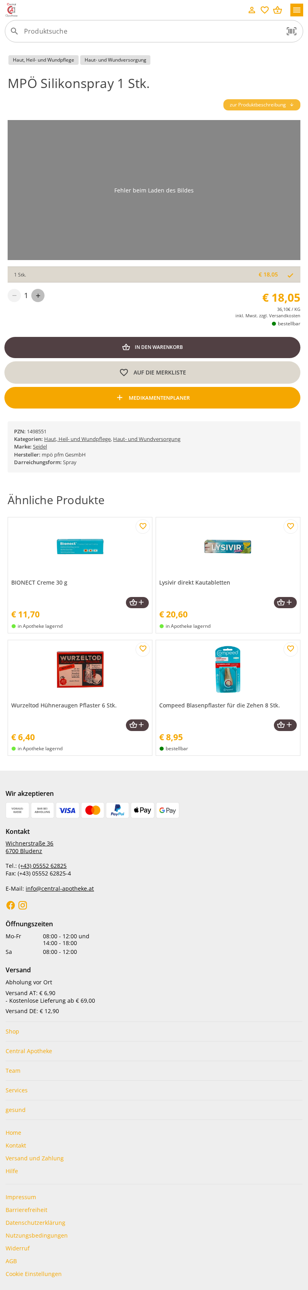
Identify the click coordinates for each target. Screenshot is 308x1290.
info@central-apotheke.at (60, 888)
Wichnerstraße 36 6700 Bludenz (29, 847)
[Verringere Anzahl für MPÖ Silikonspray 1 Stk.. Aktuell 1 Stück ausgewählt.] (14, 295)
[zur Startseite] (125, 10)
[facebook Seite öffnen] (11, 905)
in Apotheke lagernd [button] (40, 626)
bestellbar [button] (289, 323)
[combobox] (152, 34)
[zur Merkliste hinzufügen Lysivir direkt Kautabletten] (291, 526)
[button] (291, 31)
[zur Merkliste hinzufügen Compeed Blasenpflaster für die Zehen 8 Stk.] (291, 649)
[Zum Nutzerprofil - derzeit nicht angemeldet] (251, 10)
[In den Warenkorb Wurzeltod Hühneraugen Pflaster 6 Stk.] (137, 725)
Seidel (40, 446)
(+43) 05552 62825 (42, 865)
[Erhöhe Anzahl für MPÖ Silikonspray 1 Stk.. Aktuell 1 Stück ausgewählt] (38, 295)
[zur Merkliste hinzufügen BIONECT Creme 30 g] (143, 526)
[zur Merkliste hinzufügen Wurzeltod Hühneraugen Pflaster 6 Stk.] (143, 649)
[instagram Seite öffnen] (23, 905)
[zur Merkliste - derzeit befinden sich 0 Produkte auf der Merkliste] (264, 10)
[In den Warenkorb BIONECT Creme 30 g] (137, 603)
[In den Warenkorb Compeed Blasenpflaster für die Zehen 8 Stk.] (285, 725)
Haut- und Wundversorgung (146, 439)
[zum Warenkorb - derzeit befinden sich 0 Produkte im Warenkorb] (277, 10)
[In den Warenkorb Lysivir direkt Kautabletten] (285, 603)
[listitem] (154, 1031)
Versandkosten (284, 315)
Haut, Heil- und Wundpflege (77, 439)
